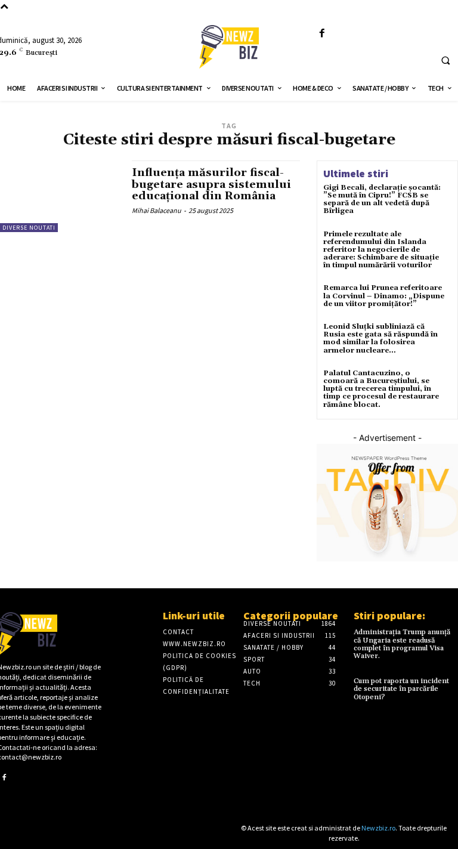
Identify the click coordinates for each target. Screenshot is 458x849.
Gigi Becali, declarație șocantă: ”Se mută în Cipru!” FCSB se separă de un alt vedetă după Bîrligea (382, 199)
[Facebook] (322, 34)
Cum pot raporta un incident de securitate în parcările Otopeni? (401, 689)
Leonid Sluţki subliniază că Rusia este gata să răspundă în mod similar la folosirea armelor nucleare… (380, 338)
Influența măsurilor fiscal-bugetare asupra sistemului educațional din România (211, 184)
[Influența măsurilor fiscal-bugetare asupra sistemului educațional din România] (60, 196)
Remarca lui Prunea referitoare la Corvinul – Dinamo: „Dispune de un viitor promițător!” (383, 295)
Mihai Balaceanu (156, 210)
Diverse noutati (28, 227)
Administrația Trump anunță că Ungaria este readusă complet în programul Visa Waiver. (402, 644)
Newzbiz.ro (378, 827)
